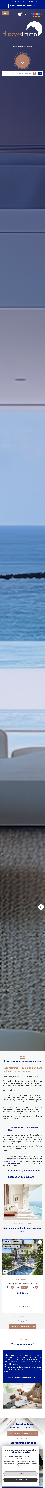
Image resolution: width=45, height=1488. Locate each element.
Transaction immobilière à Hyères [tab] (23, 1129)
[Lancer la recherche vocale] (22, 61)
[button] (25, 1320)
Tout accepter (20, 1480)
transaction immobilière (17, 1163)
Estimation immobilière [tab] (21, 1177)
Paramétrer (20, 1473)
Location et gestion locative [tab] (24, 1170)
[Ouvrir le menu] (5, 13)
